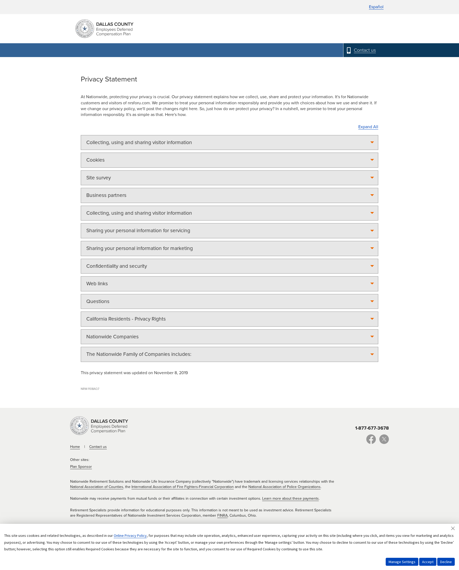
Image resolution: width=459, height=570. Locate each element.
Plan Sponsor (81, 466)
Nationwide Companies (112, 337)
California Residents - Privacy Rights (126, 319)
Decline (446, 561)
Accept (428, 561)
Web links (97, 283)
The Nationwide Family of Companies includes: (138, 354)
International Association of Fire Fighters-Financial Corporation (182, 487)
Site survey (98, 178)
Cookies (95, 160)
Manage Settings (402, 561)
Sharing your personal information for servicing (138, 230)
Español (376, 7)
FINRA (222, 515)
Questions (97, 301)
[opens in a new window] (371, 442)
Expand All (368, 126)
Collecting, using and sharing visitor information (139, 142)
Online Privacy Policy (130, 535)
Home (75, 446)
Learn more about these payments (290, 498)
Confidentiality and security (116, 266)
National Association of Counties (96, 487)
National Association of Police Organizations (284, 487)
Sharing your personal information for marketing (139, 248)
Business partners (106, 195)
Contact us (98, 446)
